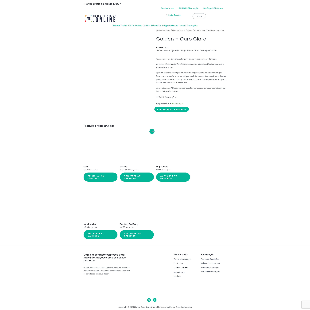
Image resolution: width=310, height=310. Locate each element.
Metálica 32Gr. (200, 30)
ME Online (166, 30)
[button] (120, 26)
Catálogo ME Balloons (213, 8)
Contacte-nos (167, 8)
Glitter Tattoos (135, 26)
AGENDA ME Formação (188, 8)
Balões (147, 26)
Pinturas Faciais (119, 26)
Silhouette (156, 26)
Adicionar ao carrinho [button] (96, 177)
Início (158, 30)
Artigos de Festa (170, 26)
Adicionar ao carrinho (171, 109)
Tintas (189, 30)
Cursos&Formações (188, 26)
